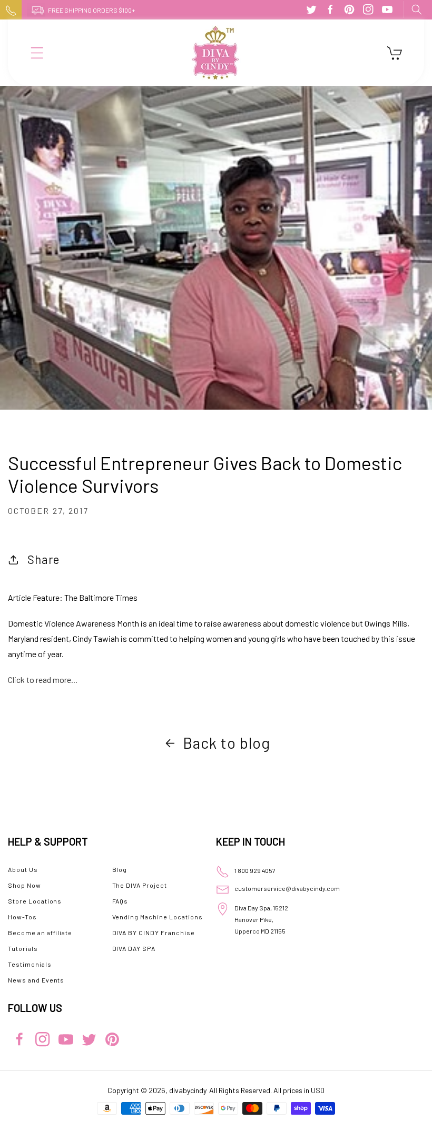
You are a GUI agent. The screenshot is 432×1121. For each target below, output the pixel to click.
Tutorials (23, 948)
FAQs (120, 901)
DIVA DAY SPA (134, 948)
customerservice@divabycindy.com (287, 888)
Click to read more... (42, 679)
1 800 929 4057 (255, 870)
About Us (23, 869)
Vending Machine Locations (157, 916)
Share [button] (43, 559)
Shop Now (24, 885)
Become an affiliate (40, 932)
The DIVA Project (139, 885)
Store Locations (35, 901)
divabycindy (188, 1090)
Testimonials (30, 964)
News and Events (36, 980)
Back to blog (226, 742)
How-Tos (22, 916)
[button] (416, 9)
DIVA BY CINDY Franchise (153, 932)
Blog (119, 869)
